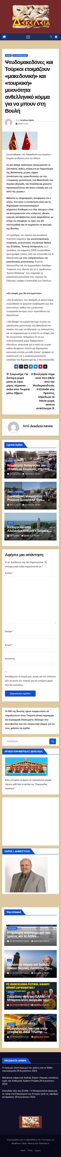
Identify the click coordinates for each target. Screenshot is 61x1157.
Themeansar (44, 1143)
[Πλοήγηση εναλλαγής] (28, 36)
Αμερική (11, 1024)
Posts (30, 1150)
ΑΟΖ (9, 960)
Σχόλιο (9, 573)
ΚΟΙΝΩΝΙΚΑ (19, 492)
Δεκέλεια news (27, 120)
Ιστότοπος (10, 658)
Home (23, 1150)
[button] (51, 37)
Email (8, 645)
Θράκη (8, 55)
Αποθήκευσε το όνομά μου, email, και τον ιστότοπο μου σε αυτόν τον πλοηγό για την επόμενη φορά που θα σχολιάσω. (30, 680)
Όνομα (9, 631)
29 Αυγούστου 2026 (19, 941)
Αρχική (37, 1150)
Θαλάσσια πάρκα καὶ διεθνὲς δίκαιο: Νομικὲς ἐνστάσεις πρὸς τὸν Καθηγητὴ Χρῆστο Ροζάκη (30, 968)
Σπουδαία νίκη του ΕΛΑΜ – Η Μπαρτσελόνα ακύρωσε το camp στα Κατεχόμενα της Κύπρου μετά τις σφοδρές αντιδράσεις (30, 1094)
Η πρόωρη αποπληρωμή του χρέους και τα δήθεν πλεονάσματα (28, 936)
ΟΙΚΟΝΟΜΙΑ (12, 928)
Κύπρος (11, 992)
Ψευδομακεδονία (20, 55)
